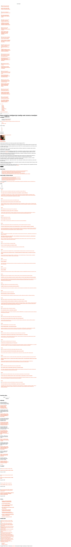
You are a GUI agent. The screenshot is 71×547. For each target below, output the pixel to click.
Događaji (3, 110)
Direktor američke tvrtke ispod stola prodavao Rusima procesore (11, 178)
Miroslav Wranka (3, 141)
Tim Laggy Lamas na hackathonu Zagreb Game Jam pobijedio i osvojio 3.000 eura (14, 192)
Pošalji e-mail (4, 123)
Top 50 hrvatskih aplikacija (6, 503)
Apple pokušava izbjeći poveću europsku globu (9, 177)
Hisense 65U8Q (3, 269)
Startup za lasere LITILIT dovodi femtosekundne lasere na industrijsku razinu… (5, 85)
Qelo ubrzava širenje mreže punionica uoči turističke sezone (11, 201)
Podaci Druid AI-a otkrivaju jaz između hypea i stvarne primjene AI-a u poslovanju (14, 334)
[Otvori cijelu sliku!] (10, 121)
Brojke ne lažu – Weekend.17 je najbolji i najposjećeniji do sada (11, 172)
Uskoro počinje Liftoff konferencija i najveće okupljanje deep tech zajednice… (4, 32)
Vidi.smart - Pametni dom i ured (7, 516)
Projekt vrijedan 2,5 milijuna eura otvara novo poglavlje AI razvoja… (5, 41)
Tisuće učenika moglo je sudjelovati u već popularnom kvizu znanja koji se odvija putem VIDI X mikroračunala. (17, 352)
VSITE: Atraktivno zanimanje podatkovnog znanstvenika (6, 510)
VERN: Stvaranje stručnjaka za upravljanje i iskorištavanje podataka (7, 512)
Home (3, 105)
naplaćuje (6, 151)
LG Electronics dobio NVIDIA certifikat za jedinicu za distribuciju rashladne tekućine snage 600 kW (7, 493)
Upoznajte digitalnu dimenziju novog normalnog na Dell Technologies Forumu (3, 406)
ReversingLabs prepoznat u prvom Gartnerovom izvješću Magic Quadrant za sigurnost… (5, 59)
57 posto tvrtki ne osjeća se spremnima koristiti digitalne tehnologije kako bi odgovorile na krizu (4, 423)
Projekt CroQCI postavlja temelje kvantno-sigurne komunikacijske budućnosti (5, 93)
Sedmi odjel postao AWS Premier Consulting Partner (5, 9)
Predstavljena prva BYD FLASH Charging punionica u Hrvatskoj (5, 67)
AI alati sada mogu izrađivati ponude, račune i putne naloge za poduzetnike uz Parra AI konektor (16, 375)
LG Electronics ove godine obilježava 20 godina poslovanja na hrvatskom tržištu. (12, 246)
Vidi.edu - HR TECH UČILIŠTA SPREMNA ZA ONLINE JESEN (6, 501)
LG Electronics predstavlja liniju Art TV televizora (9, 342)
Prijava (3, 543)
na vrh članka (2, 182)
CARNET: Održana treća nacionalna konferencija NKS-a (10, 286)
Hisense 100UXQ (3, 261)
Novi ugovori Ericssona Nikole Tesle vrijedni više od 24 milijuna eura (12, 318)
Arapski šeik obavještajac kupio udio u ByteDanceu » (27, 181)
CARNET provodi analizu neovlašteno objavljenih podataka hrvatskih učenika (5, 24)
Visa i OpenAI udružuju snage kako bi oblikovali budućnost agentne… (5, 101)
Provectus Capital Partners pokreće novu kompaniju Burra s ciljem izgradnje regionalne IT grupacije (17, 226)
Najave (3, 109)
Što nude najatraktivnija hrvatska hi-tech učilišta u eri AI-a (5, 16)
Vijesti (3, 106)
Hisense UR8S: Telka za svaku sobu (6, 484)
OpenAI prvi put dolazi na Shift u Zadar (6, 470)
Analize (3, 107)
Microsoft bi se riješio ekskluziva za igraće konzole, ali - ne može (11, 179)
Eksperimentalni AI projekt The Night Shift (8, 293)
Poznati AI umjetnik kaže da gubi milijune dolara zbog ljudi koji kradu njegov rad (13, 171)
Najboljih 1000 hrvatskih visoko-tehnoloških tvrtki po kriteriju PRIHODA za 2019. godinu (4, 415)
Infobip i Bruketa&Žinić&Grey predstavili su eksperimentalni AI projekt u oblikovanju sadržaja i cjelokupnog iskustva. (18, 295)
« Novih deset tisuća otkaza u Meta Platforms (13, 181)
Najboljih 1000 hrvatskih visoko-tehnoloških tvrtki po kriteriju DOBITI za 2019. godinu (4, 448)
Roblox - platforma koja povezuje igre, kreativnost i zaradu (4, 440)
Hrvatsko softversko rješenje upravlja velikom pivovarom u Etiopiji (4, 462)
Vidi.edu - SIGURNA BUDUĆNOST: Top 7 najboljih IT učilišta (7, 505)
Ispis (2, 122)
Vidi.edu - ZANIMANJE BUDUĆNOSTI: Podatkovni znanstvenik (8, 515)
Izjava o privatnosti (4, 544)
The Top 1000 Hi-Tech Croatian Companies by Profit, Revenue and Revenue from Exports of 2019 (4, 432)
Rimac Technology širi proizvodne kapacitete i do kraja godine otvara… (5, 76)
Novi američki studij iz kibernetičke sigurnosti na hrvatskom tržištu (12, 367)
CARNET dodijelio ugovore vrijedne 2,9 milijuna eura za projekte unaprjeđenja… (5, 50)
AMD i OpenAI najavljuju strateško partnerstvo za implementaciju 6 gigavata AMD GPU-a (15, 170)
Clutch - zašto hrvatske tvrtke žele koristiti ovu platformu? (4, 455)
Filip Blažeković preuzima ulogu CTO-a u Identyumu (9, 210)
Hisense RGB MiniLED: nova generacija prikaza (8, 326)
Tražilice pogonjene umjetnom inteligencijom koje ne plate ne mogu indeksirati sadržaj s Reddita (16, 173)
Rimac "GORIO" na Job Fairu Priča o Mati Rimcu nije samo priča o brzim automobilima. (13, 220)
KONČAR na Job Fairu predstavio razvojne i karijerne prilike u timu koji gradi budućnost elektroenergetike (18, 277)
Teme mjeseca (4, 108)
